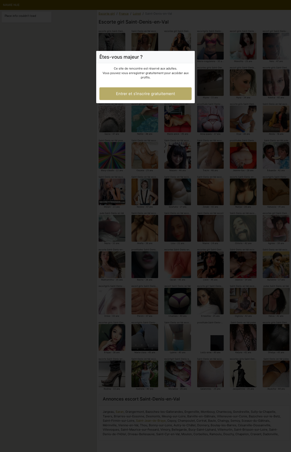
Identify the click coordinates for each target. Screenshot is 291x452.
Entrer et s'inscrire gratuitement (145, 93)
